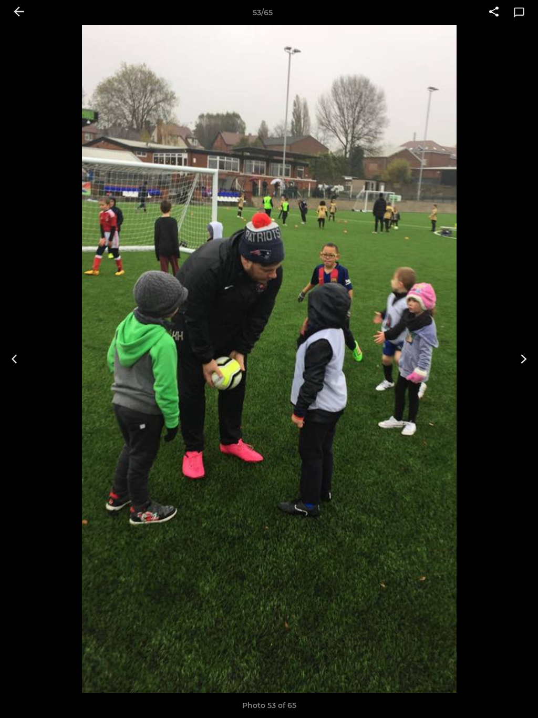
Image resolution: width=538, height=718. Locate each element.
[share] (494, 12)
